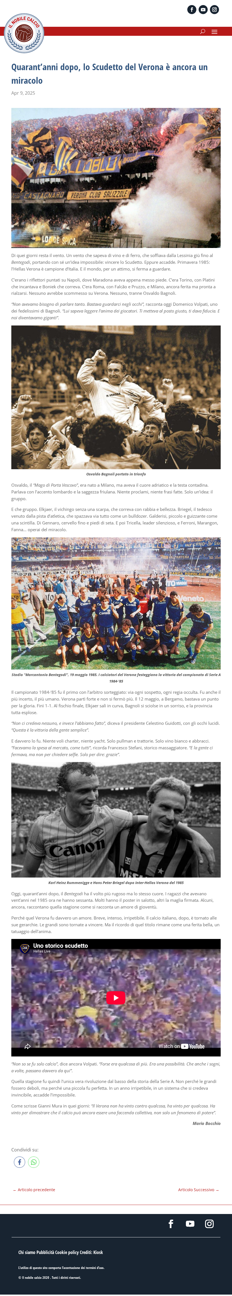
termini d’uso (95, 1267)
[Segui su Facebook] (191, 9)
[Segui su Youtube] (203, 9)
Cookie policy (67, 1252)
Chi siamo (26, 1252)
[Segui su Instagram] (214, 9)
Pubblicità (45, 1252)
